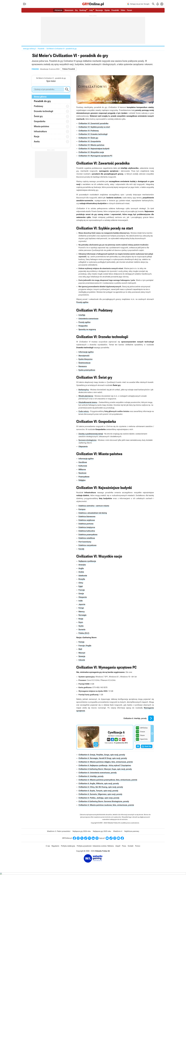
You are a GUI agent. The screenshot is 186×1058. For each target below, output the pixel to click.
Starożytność (83, 355)
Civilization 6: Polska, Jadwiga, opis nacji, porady (98, 798)
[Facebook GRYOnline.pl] (74, 838)
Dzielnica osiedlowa (86, 538)
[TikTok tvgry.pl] (111, 838)
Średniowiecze (84, 363)
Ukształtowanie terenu (87, 402)
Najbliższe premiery (131, 831)
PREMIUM (58, 10)
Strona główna (40, 96)
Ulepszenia (83, 446)
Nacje (36, 136)
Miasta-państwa (41, 126)
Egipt (80, 586)
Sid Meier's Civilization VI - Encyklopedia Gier (105, 737)
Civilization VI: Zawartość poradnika (93, 123)
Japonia (81, 604)
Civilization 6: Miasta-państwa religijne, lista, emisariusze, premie (105, 762)
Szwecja (81, 656)
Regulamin (55, 846)
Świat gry (38, 116)
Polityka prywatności (84, 846)
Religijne (81, 480)
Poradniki (115, 10)
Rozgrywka (83, 326)
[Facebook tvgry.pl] (122, 838)
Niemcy (81, 611)
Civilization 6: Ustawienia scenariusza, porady (97, 772)
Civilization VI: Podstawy (88, 131)
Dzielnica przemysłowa (87, 534)
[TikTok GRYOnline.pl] (85, 838)
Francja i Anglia (84, 645)
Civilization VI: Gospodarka (89, 141)
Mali (80, 649)
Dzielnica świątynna (86, 527)
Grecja (81, 593)
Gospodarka (39, 121)
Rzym (80, 622)
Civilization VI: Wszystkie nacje (91, 152)
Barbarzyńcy (83, 390)
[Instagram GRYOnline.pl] (78, 838)
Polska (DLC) (83, 633)
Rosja (80, 619)
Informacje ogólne (86, 352)
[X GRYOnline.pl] (82, 838)
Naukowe (82, 473)
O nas (48, 846)
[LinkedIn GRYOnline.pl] (93, 838)
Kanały (81, 549)
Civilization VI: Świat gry (88, 138)
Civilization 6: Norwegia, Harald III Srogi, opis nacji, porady (102, 758)
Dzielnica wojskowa (86, 520)
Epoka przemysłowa (86, 370)
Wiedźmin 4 (117, 831)
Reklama (110, 846)
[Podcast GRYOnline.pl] (89, 838)
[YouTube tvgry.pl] (107, 838)
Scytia (81, 626)
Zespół (117, 846)
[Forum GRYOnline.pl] (97, 838)
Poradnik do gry (42, 101)
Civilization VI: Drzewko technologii (92, 134)
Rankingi (82, 10)
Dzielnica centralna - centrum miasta (93, 506)
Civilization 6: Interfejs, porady (90, 776)
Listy (91, 10)
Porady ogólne (82, 302)
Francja (81, 590)
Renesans (82, 366)
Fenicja (81, 642)
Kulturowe (82, 466)
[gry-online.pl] (93, 4)
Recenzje (99, 10)
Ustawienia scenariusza (88, 318)
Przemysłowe (83, 477)
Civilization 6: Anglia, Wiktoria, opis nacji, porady (98, 783)
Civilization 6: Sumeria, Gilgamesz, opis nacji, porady (100, 794)
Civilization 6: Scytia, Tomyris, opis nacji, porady (98, 791)
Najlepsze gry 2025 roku (102, 831)
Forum (129, 10)
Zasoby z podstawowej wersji (90, 434)
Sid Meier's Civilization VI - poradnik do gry (61, 49)
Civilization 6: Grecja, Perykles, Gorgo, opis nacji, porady (101, 755)
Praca (124, 846)
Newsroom (69, 10)
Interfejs (81, 315)
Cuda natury (83, 411)
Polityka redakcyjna (68, 846)
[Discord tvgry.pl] (118, 838)
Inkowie (81, 660)
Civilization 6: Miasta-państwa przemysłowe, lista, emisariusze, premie (107, 780)
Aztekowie (82, 575)
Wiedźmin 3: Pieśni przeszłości (58, 831)
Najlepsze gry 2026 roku (82, 831)
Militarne (82, 469)
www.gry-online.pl (29, 49)
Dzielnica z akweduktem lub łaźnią (92, 513)
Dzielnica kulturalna (86, 531)
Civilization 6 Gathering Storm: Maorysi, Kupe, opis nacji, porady (105, 769)
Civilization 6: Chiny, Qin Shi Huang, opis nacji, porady (100, 787)
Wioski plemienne (85, 396)
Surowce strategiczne (87, 440)
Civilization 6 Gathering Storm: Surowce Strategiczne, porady (103, 801)
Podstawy (38, 106)
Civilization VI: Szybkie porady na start (94, 127)
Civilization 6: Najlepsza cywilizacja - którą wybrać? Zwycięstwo (104, 765)
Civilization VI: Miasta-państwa (91, 145)
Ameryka (82, 565)
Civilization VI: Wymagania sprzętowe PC (95, 156)
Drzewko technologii (43, 111)
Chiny (80, 583)
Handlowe (82, 462)
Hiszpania (82, 597)
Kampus (81, 509)
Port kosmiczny (84, 542)
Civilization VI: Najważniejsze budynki (93, 148)
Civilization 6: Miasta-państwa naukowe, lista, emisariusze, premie (106, 805)
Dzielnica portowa (85, 524)
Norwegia (82, 615)
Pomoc (137, 846)
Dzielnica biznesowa (86, 516)
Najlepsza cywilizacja (87, 561)
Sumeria (81, 629)
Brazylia (81, 579)
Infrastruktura (40, 131)
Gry (76, 10)
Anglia (81, 568)
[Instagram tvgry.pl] (114, 838)
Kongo (81, 608)
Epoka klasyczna (85, 359)
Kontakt (130, 846)
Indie (80, 601)
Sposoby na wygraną (87, 329)
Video (123, 10)
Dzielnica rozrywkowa (87, 545)
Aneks (37, 141)
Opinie (107, 10)
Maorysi (81, 653)
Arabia (81, 572)
